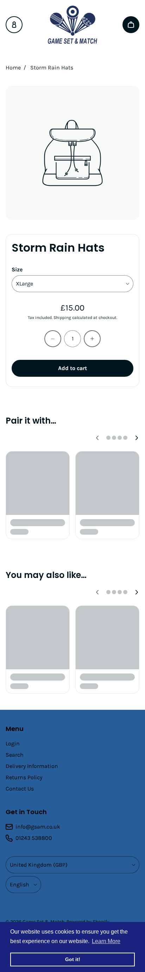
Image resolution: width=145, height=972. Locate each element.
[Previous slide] (97, 437)
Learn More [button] (106, 941)
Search (15, 754)
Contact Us (20, 788)
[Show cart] (130, 24)
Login (13, 743)
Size (17, 269)
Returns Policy (24, 777)
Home (13, 67)
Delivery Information (32, 766)
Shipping (62, 317)
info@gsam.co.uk (37, 826)
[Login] (14, 24)
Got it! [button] (72, 959)
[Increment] (92, 338)
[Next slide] (136, 437)
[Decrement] (52, 338)
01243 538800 (33, 838)
